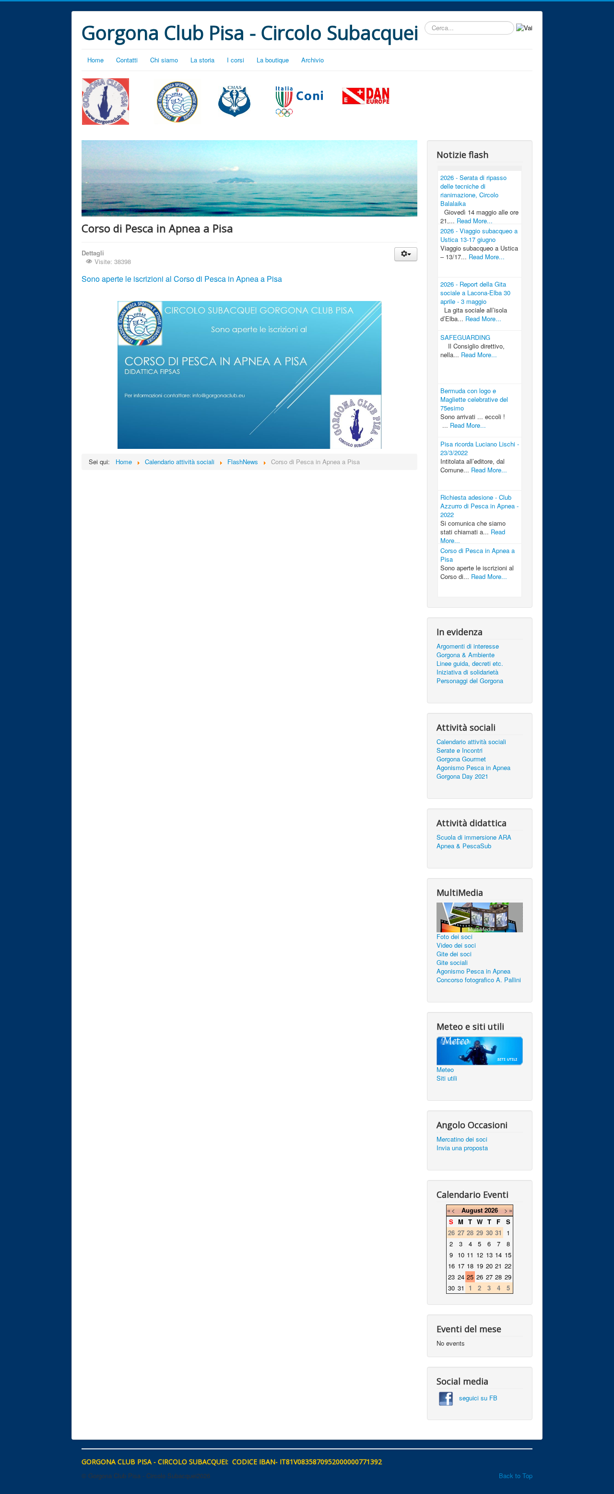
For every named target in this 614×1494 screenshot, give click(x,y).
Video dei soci (456, 945)
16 (451, 1265)
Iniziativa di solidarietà (467, 672)
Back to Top (515, 1475)
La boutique (273, 59)
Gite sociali (452, 962)
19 (479, 1265)
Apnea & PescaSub (464, 846)
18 (470, 1265)
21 (498, 1265)
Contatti (127, 59)
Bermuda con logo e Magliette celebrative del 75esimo (474, 399)
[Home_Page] (105, 100)
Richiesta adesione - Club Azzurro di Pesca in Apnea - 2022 (479, 506)
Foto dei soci (454, 936)
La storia (202, 59)
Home (95, 59)
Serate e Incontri (460, 750)
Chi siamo (164, 59)
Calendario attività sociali (471, 741)
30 (451, 1287)
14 (498, 1254)
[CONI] (299, 100)
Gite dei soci (454, 954)
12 (479, 1254)
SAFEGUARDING (465, 337)
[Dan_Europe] (366, 96)
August (472, 1210)
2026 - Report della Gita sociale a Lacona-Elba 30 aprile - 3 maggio (475, 292)
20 (489, 1265)
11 (470, 1254)
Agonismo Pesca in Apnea (473, 767)
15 (508, 1254)
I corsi (235, 59)
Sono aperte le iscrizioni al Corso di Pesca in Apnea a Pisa (182, 278)
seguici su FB (475, 1397)
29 (508, 1276)
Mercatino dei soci (462, 1139)
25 (470, 1276)
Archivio (312, 59)
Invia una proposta (462, 1148)
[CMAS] (235, 100)
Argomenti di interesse (468, 646)
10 (461, 1254)
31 (461, 1287)
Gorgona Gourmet (461, 759)
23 (451, 1276)
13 (489, 1254)
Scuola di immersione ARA (474, 837)
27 (489, 1276)
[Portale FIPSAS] (178, 101)
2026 (491, 1210)
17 (461, 1265)
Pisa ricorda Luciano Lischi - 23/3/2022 (479, 448)
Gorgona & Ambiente (466, 655)
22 (508, 1265)
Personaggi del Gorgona (470, 680)
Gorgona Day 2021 (462, 776)
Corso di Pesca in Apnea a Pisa (477, 555)
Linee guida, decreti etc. (470, 663)
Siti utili (447, 1078)
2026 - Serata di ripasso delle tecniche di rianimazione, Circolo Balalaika (473, 190)
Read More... (475, 220)
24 (461, 1276)
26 (479, 1276)
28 (498, 1276)
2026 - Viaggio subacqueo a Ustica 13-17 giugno (479, 235)
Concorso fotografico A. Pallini (479, 980)
